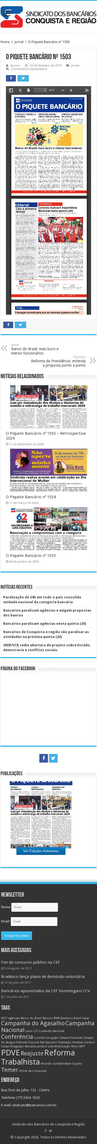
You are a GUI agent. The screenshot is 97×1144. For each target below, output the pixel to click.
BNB (57, 1018)
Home (5, 42)
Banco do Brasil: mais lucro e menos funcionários (34, 349)
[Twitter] (53, 758)
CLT (35, 1031)
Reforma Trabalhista (38, 1057)
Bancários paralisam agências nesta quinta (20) (44, 624)
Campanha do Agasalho (33, 1023)
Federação (64, 1042)
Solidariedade (62, 1063)
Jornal (18, 42)
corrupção (51, 1038)
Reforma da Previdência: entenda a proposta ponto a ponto (58, 361)
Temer (9, 1069)
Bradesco (66, 1018)
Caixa (85, 1018)
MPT (82, 1046)
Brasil (77, 1018)
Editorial (21, 1042)
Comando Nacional (51, 1031)
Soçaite (77, 1063)
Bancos (48, 1018)
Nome (6, 907)
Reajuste (32, 1053)
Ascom (15, 65)
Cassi (29, 1031)
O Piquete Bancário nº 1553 (31, 555)
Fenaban (78, 1042)
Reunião (46, 1063)
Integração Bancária (23, 1046)
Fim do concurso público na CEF (30, 962)
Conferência (17, 1036)
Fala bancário (48, 1042)
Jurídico (42, 1046)
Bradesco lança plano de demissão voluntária (43, 976)
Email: (6, 921)
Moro (74, 1046)
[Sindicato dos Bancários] (48, 15)
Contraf (39, 1038)
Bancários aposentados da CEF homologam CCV (45, 990)
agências (14, 1018)
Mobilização (62, 1046)
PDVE (10, 1052)
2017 (4, 1018)
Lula (50, 1046)
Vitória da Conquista (33, 1071)
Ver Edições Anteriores (41, 851)
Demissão (76, 1038)
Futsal (5, 1046)
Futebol (89, 1042)
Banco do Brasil (31, 1018)
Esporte (33, 1042)
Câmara (64, 1038)
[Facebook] (43, 758)
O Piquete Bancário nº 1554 (31, 496)
